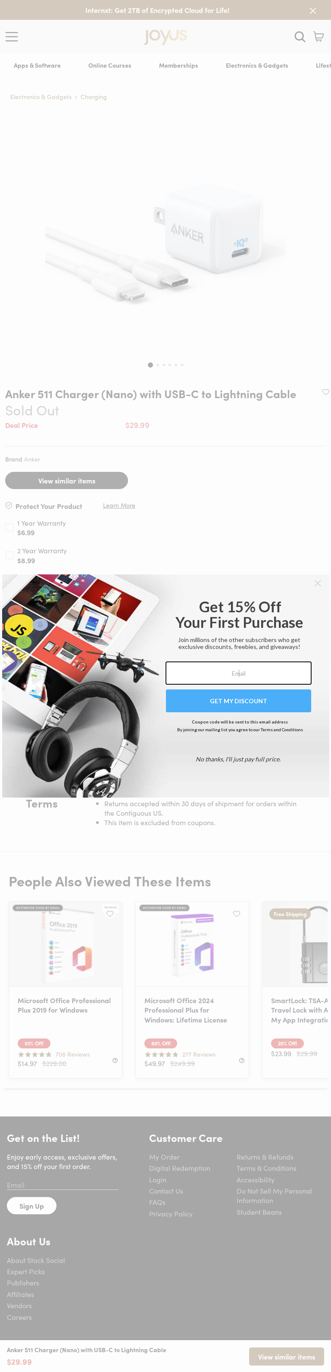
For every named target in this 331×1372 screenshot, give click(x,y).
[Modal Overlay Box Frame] (166, 686)
